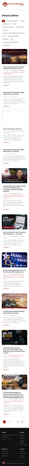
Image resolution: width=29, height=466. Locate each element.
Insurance (5, 30)
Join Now (22, 451)
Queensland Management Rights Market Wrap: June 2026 (13, 150)
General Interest (20, 27)
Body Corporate (6, 24)
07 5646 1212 (5, 437)
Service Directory (5, 453)
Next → (23, 422)
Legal (4, 36)
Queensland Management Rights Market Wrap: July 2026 (13, 93)
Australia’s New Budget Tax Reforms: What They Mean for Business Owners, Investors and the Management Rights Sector (13, 395)
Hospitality (22, 438)
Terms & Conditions (22, 456)
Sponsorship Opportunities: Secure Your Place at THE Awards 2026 (14, 271)
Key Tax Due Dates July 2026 (12, 129)
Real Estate (5, 39)
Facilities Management (8, 27)
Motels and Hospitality (13, 36)
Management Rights (23, 435)
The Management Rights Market (10, 42)
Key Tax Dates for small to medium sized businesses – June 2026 (14, 233)
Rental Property (23, 444)
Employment (5, 455)
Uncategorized (6, 45)
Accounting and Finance (12, 21)
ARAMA (22, 21)
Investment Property (22, 441)
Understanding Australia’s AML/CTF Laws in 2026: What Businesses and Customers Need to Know (14, 350)
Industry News (5, 451)
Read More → (6, 85)
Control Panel (23, 453)
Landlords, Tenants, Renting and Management (14, 33)
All (3, 21)
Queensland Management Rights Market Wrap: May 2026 (13, 312)
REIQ (12, 39)
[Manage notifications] (3, 462)
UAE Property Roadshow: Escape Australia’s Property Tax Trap (13, 67)
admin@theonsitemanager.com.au (9, 434)
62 (17, 422)
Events (14, 24)
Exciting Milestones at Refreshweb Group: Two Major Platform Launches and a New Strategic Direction (14, 188)
